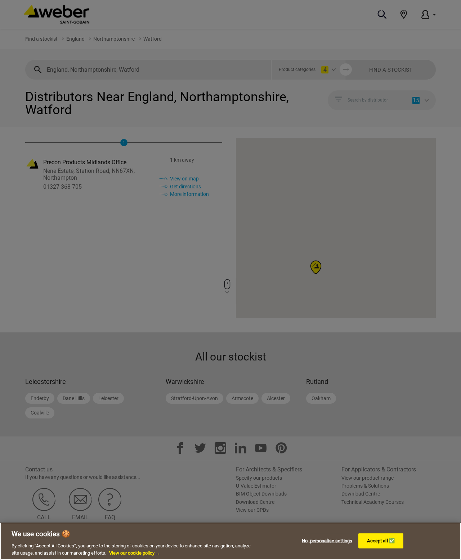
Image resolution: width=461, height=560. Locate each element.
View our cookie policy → (134, 552)
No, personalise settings (327, 540)
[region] (230, 541)
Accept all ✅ (381, 540)
